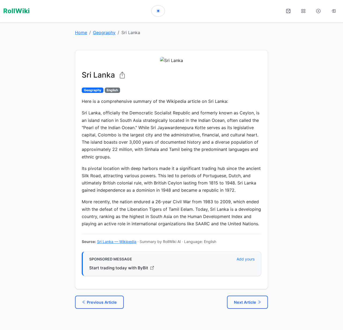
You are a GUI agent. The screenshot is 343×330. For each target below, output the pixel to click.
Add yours (246, 259)
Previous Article (101, 302)
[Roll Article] (288, 11)
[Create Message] (318, 11)
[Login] (333, 11)
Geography (104, 32)
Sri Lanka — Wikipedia (116, 241)
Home (81, 32)
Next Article (245, 302)
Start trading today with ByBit (119, 267)
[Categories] (303, 11)
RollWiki (16, 11)
